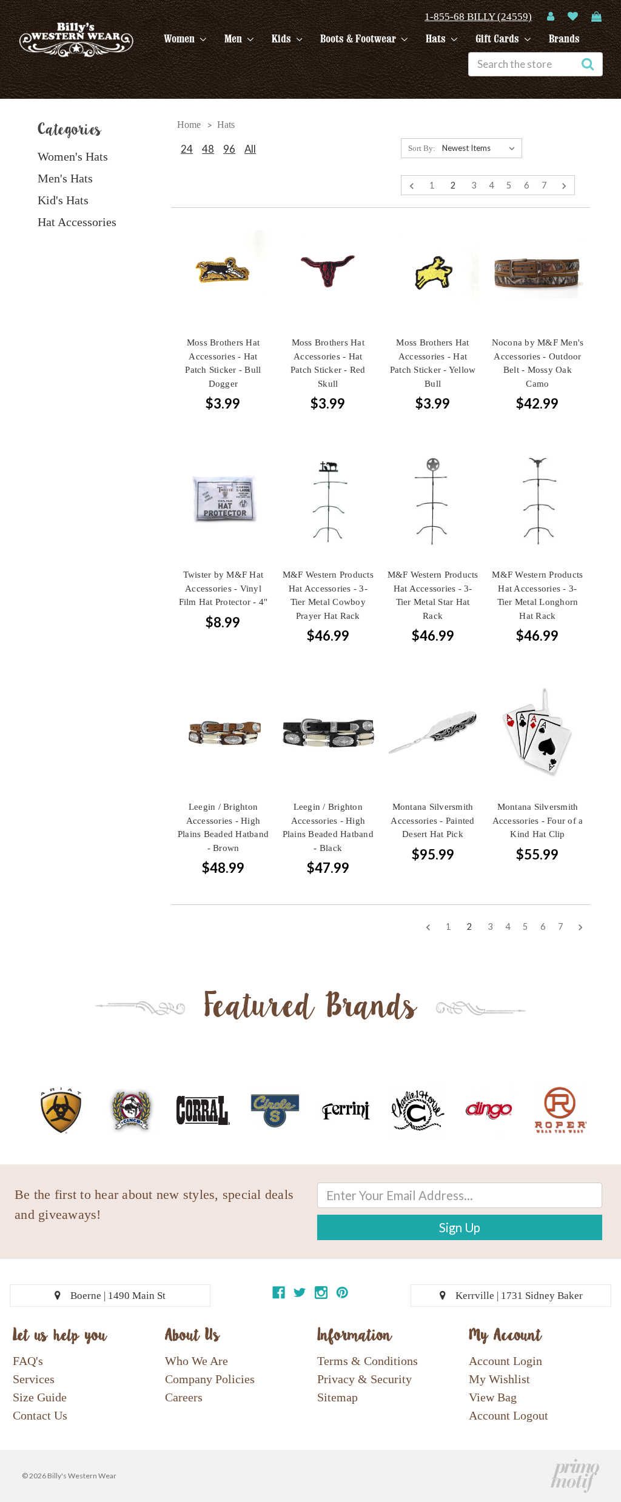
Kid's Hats (63, 200)
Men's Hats (65, 178)
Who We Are (196, 1360)
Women (180, 38)
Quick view (223, 247)
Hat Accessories (77, 222)
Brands (564, 38)
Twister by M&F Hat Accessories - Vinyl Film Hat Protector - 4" (223, 588)
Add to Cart (223, 290)
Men (234, 38)
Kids (283, 38)
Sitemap (337, 1397)
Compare (219, 268)
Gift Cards (498, 38)
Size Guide (40, 1397)
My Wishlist (499, 1379)
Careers (184, 1397)
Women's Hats (73, 156)
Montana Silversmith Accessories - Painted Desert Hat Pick (432, 820)
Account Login (505, 1360)
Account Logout (508, 1415)
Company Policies (210, 1379)
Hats (437, 38)
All (250, 148)
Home (189, 124)
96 (229, 148)
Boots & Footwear (359, 38)
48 (208, 148)
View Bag (493, 1397)
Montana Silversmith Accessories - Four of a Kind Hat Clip (537, 820)
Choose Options (537, 290)
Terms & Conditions (367, 1360)
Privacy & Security (364, 1379)
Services (34, 1379)
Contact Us (40, 1415)
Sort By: (421, 148)
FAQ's (28, 1360)
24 (187, 148)
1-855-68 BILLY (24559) (478, 16)
